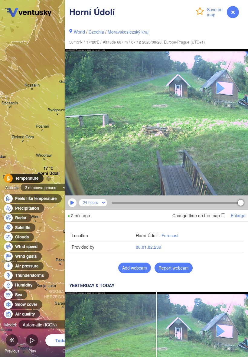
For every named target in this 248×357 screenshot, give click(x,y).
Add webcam (134, 268)
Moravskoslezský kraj (128, 32)
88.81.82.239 (148, 247)
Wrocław (44, 155)
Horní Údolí (49, 173)
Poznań (42, 126)
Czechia (96, 32)
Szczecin (10, 103)
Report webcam (173, 268)
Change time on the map (196, 215)
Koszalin (32, 85)
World (79, 32)
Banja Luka (46, 285)
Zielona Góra (22, 136)
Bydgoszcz (57, 110)
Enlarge (238, 215)
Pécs (60, 260)
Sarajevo (62, 303)
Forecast (170, 235)
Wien (34, 216)
